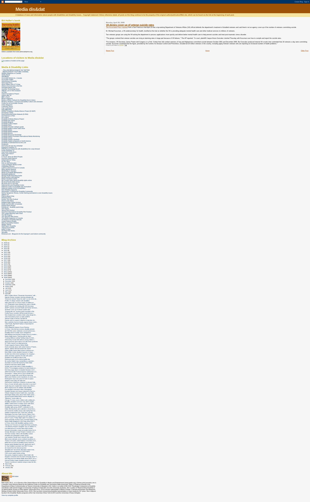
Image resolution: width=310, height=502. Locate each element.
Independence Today (9, 160)
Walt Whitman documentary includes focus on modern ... (21, 334)
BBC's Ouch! (6, 97)
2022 (6, 250)
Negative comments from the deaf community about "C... (21, 456)
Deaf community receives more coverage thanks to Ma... (21, 419)
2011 (6, 272)
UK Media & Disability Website (12, 219)
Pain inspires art (9, 325)
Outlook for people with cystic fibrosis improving (19, 375)
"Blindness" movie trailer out (13, 398)
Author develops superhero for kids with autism (18, 355)
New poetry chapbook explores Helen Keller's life (19, 455)
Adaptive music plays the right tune (15, 380)
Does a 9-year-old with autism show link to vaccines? (20, 384)
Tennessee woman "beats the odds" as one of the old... (21, 299)
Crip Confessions (7, 108)
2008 (6, 277)
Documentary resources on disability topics (17, 405)
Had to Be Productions (9, 152)
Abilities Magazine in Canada (11, 73)
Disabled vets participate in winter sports (17, 435)
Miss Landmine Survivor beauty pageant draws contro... (21, 322)
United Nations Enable (9, 221)
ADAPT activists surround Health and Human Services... (21, 308)
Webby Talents (6, 224)
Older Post (304, 51)
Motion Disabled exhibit (9, 179)
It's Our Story (6, 161)
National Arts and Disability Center (13, 185)
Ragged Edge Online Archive (11, 202)
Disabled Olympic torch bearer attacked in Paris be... (20, 391)
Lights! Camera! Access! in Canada (13, 168)
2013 (6, 268)
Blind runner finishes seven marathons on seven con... (21, 377)
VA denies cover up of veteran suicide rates (130, 24)
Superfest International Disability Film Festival (16, 212)
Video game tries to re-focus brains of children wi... (20, 302)
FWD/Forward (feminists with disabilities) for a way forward (21, 149)
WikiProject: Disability (9, 226)
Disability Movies (7, 133)
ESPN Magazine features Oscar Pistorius (17, 327)
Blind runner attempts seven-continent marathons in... (20, 439)
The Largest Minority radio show (12, 213)
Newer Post (110, 51)
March (7, 464)
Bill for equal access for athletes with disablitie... (19, 387)
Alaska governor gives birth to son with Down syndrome (21, 341)
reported (117, 27)
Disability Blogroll (7, 122)
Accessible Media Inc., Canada (12, 78)
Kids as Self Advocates (9, 163)
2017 (6, 260)
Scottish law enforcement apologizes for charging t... (20, 354)
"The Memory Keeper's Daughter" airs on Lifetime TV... (21, 426)
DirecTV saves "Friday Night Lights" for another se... (20, 417)
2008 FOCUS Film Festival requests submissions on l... (21, 371)
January (7, 467)
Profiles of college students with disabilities (17, 300)
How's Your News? (8, 153)
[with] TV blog (6, 229)
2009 (6, 275)
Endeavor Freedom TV (9, 147)
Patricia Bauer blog (8, 196)
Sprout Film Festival (8, 210)
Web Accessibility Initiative (10, 223)
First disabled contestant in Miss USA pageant (18, 389)
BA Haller (15, 476)
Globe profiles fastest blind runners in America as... (20, 350)
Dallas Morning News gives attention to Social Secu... (20, 409)
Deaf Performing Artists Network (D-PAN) (15, 114)
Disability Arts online (8, 120)
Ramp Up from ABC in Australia (12, 204)
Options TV (5, 194)
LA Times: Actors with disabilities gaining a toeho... (19, 423)
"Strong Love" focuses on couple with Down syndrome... (21, 425)
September (8, 284)
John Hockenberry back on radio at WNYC (17, 316)
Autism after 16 (6, 95)
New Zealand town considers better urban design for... (21, 315)
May (6, 292)
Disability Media (7, 130)
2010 (6, 273)
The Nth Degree (7, 215)
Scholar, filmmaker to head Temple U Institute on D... (20, 432)
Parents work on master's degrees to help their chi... (20, 320)
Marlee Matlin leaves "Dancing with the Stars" (18, 336)
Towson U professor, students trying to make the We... (21, 462)
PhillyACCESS (6, 197)
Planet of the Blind (8, 201)
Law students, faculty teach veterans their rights (19, 437)
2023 (6, 248)
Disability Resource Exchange (11, 134)
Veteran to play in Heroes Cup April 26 (16, 318)
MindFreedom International (10, 177)
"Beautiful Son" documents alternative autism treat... (20, 449)
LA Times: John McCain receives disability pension (20, 329)
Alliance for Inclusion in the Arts (12, 86)
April (6, 293)
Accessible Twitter (7, 79)
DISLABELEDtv (7, 109)
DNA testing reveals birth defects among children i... (20, 339)
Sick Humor (5, 208)
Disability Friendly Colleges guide (13, 127)
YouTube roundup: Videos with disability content (19, 433)
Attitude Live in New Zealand (11, 90)
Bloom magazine (7, 98)
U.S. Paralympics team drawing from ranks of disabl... (20, 304)
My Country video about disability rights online (17, 180)
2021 (6, 252)
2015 (6, 264)
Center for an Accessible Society (12, 103)
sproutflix (5, 232)
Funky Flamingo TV (8, 150)
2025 (6, 245)
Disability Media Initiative (10, 131)
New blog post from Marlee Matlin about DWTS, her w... (21, 458)
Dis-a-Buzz (5, 117)
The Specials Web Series (10, 216)
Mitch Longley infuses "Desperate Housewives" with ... (21, 295)
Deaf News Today (7, 112)
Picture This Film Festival (10, 199)
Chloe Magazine (7, 105)
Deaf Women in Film (8, 116)
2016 (6, 262)
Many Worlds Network (9, 169)
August (7, 286)
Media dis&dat (30, 9)
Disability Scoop (7, 138)
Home (207, 51)
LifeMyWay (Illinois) (8, 166)
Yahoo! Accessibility (8, 227)
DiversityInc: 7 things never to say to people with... (19, 373)
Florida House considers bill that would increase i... (20, 313)
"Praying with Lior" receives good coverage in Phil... (20, 311)
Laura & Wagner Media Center (12, 164)
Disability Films (7, 125)
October (7, 283)
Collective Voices (7, 106)
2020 (6, 254)
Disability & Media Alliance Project (13, 119)
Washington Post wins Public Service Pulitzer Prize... (20, 414)
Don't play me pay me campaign (12, 146)
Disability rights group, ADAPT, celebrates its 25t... (19, 407)
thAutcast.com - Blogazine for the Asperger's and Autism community (24, 234)
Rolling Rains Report (8, 205)
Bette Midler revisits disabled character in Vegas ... (19, 352)
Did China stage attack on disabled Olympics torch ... (20, 370)
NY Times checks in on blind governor (16, 343)
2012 (6, 270)
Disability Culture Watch (9, 123)
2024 (6, 246)
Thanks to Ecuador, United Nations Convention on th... (21, 440)
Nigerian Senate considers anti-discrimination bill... (19, 297)
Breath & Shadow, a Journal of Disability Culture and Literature (22, 101)
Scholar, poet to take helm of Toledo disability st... (19, 366)
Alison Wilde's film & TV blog (11, 84)
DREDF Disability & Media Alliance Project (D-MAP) (18, 111)
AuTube (4, 92)
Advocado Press (7, 83)
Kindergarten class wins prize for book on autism (19, 378)
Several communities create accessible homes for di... (21, 430)
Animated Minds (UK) (9, 87)
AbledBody (5, 76)
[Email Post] (125, 45)
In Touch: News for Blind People (12, 157)
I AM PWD (5, 155)
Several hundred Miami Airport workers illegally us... (20, 396)
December (8, 279)
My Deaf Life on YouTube (10, 183)
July (6, 288)
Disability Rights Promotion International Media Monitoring (21, 136)
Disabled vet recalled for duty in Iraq (15, 357)
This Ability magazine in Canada (12, 218)
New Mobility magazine (9, 190)
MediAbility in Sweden (9, 171)
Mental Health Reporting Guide (12, 175)
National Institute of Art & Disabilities (13, 188)
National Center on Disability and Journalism (16, 186)
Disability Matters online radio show (13, 128)
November (8, 281)
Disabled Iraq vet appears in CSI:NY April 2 (17, 451)
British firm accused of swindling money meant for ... (20, 442)
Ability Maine (6, 75)
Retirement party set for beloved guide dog (17, 359)
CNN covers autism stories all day (15, 453)
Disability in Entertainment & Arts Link (14, 142)
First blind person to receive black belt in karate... (19, 428)
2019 (6, 256)
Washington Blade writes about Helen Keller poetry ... (20, 394)
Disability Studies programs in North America (16, 141)
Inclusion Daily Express (9, 158)
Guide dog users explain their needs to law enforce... (20, 386)
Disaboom (5, 144)
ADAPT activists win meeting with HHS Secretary (19, 306)
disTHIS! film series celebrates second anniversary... (20, 331)
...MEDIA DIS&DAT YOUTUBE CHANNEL (15, 72)
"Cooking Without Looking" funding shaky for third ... (20, 338)
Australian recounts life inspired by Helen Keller (18, 362)
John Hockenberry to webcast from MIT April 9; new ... (21, 416)
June (6, 290)
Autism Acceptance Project (10, 94)
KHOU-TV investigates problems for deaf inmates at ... (21, 368)
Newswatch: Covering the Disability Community (17, 191)
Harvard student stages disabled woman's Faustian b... (21, 460)
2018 (6, 258)
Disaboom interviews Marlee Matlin (15, 364)
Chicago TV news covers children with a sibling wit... (20, 400)
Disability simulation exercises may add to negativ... (20, 401)
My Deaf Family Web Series (11, 182)
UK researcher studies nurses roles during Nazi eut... (20, 410)
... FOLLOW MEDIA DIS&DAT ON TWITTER (16, 70)
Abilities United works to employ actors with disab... (20, 403)
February (8, 465)
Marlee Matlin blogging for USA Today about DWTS (20, 421)
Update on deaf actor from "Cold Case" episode (19, 412)
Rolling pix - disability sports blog (12, 207)
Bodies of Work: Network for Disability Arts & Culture (18, 100)
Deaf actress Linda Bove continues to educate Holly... (20, 382)
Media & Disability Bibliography (12, 172)
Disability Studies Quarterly (10, 139)
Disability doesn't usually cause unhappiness (18, 332)
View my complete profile (10, 495)
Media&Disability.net (8, 174)
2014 (6, 266)
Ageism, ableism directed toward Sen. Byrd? (18, 348)
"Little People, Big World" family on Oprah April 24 (19, 323)
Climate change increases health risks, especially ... (20, 393)
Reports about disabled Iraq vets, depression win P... (20, 444)
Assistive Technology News (10, 89)
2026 (6, 243)
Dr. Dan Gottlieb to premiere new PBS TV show (18, 446)
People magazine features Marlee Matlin (16, 345)
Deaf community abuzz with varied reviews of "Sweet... (21, 347)
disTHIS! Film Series (8, 231)
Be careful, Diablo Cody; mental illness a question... (20, 361)
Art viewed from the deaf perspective (15, 448)
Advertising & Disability (9, 81)
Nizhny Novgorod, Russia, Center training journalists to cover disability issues (27, 193)
